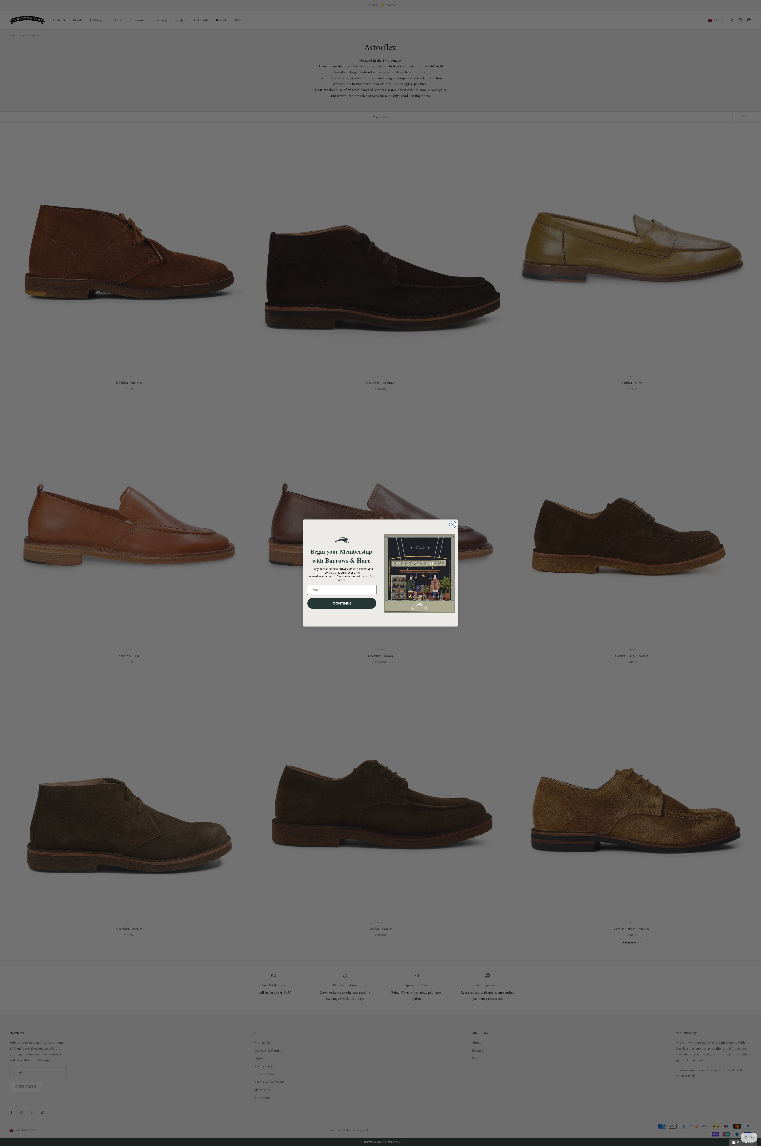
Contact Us (744, 1142)
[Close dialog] (452, 524)
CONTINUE (342, 603)
